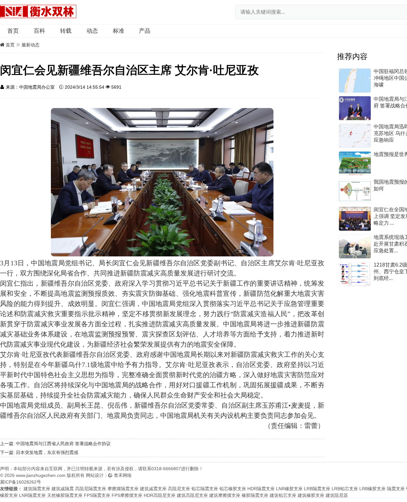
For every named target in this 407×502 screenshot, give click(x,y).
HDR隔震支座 (261, 488)
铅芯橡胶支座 (232, 488)
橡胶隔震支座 (255, 495)
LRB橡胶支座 (372, 488)
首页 (13, 31)
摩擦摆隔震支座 (123, 488)
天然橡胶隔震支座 (65, 495)
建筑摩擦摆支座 (224, 495)
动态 (92, 31)
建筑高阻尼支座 (192, 495)
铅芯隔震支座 (204, 488)
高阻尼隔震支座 (90, 488)
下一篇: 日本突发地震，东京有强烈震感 (39, 452)
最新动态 (30, 44)
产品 (144, 31)
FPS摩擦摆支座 (127, 495)
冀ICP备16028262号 (20, 482)
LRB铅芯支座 (345, 488)
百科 (39, 31)
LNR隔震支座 (32, 495)
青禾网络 (122, 475)
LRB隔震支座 (317, 488)
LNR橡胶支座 (289, 488)
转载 (66, 31)
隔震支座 (396, 488)
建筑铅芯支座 (283, 495)
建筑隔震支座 (37, 488)
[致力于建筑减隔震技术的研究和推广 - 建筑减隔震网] (38, 11)
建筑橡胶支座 (311, 495)
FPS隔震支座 (97, 495)
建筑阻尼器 (337, 495)
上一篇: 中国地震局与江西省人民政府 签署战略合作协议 (55, 443)
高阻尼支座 (179, 488)
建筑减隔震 (63, 488)
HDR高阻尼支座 (160, 495)
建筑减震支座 (153, 488)
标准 (118, 31)
